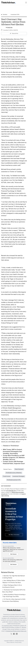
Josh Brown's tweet (15, 410)
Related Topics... (7, 469)
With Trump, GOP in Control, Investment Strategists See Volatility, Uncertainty (12, 451)
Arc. (13, 640)
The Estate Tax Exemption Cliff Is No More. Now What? (13, 591)
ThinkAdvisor (5, 94)
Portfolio (5, 14)
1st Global (17, 344)
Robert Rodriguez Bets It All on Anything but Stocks (12, 586)
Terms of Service (10, 642)
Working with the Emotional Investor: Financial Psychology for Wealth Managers (13, 191)
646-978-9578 (6, 627)
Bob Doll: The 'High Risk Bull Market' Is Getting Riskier (13, 577)
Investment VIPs (14, 14)
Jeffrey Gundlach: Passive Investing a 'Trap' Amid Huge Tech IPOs (13, 595)
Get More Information (14, 534)
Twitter (12, 171)
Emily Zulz (9, 27)
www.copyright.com (11, 490)
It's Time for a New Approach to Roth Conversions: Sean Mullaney (13, 600)
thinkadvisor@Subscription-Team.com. (16, 631)
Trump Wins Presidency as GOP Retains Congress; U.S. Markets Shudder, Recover (14, 457)
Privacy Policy (18, 642)
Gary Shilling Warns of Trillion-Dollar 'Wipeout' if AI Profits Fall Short (13, 581)
